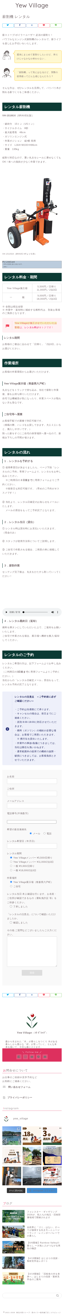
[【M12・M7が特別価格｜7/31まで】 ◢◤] (52, 1176)
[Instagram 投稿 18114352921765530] (11, 1135)
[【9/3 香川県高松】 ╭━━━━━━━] (52, 1135)
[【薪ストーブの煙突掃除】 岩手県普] (11, 1176)
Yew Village (32, 5)
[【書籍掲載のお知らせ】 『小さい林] (32, 1156)
